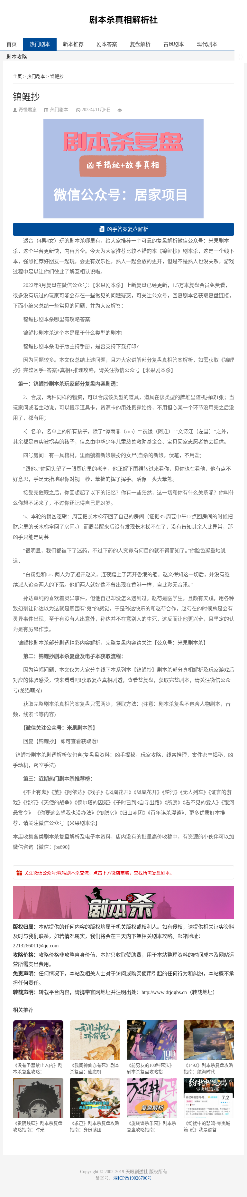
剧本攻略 (16, 57)
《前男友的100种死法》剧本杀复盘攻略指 (150, 1068)
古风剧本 (173, 44)
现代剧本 (207, 44)
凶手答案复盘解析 (127, 229)
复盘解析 (140, 44)
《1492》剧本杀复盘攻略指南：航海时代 (208, 1068)
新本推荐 (73, 44)
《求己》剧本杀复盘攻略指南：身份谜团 (94, 1126)
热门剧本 (40, 44)
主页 (17, 76)
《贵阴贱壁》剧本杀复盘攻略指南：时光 (37, 1126)
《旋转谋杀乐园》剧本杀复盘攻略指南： (151, 1126)
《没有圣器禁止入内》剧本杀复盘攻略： (37, 1068)
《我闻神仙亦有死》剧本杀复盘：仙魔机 (94, 1068)
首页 (11, 44)
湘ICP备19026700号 (132, 1178)
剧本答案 (106, 44)
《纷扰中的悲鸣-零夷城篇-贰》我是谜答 (207, 1126)
